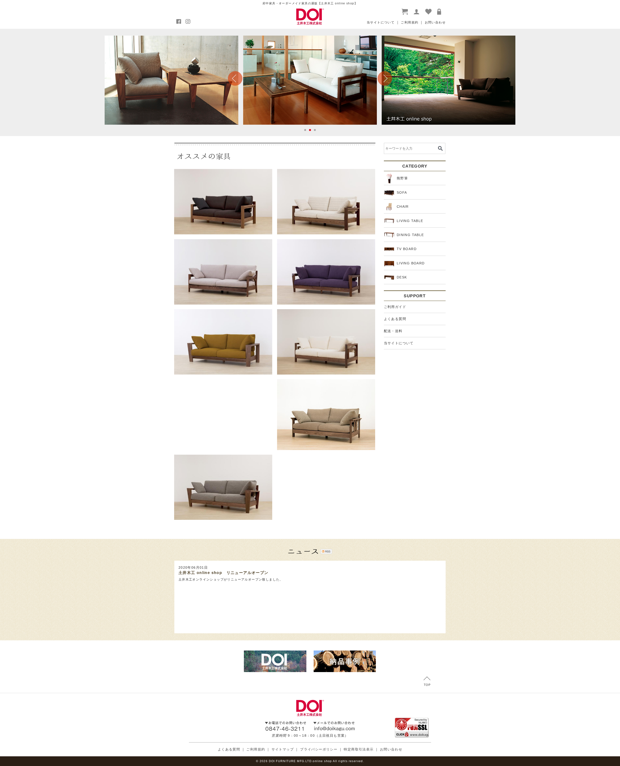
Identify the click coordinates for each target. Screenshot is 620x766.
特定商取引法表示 (358, 749)
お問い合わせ (435, 22)
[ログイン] (440, 12)
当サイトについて (381, 22)
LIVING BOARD (411, 263)
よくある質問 (395, 319)
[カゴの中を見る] (405, 12)
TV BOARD (407, 249)
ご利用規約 (409, 22)
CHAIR (403, 206)
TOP (427, 685)
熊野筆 (402, 178)
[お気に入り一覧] (428, 12)
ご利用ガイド (395, 307)
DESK (402, 277)
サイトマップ (282, 749)
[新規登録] (416, 12)
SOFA (402, 192)
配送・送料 (393, 331)
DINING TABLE (410, 235)
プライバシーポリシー (318, 749)
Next (385, 78)
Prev (235, 78)
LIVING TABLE (410, 221)
